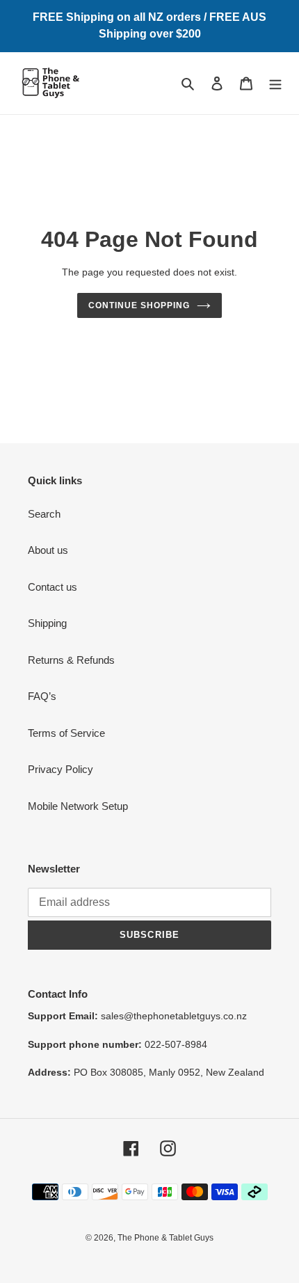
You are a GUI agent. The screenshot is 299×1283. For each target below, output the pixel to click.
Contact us (52, 587)
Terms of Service (66, 733)
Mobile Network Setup (78, 806)
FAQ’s (42, 696)
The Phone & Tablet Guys (165, 1238)
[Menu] (275, 83)
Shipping (47, 623)
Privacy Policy (60, 769)
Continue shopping (139, 305)
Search (44, 514)
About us (48, 550)
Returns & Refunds (71, 660)
